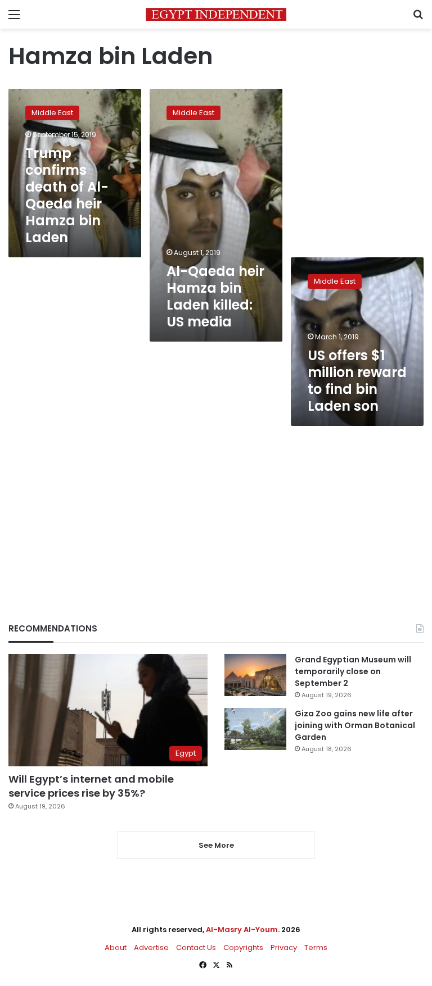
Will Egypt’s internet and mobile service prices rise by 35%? (91, 786)
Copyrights (243, 947)
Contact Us (196, 947)
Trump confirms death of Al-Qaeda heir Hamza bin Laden (67, 195)
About (116, 947)
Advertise (151, 947)
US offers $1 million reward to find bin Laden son (357, 380)
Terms (315, 947)
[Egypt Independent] (216, 14)
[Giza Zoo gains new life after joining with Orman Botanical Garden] (255, 729)
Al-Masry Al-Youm (242, 929)
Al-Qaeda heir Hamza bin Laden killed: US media (215, 296)
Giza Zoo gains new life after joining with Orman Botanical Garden (355, 725)
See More (216, 845)
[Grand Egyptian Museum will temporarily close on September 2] (255, 675)
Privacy (284, 947)
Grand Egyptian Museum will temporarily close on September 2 (353, 671)
